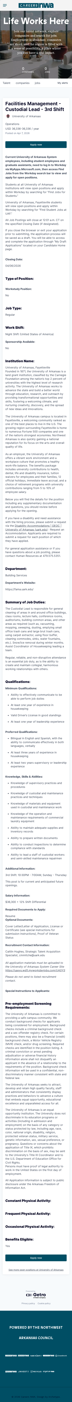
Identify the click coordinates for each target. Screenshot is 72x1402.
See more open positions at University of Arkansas (36, 1269)
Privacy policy (28, 1303)
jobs (37, 83)
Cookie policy (44, 1303)
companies (22, 83)
